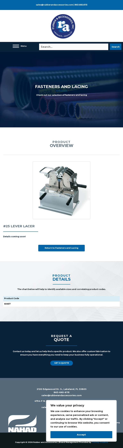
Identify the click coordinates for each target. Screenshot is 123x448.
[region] (81, 421)
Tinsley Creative (100, 442)
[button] (115, 47)
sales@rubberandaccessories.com (61, 395)
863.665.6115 (81, 5)
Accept (81, 434)
